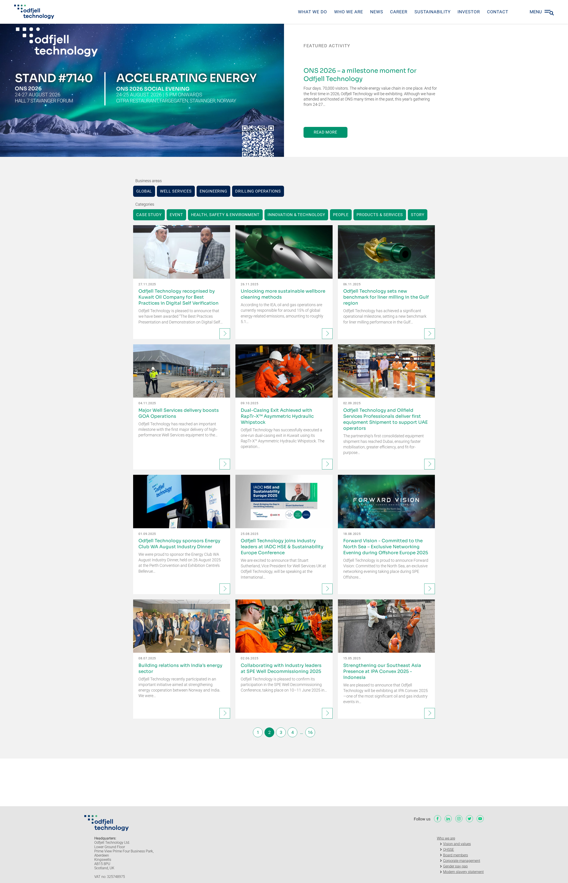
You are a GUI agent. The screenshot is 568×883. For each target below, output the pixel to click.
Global (144, 191)
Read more (325, 132)
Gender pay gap (455, 866)
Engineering (213, 191)
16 (310, 732)
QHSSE (448, 850)
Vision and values (457, 844)
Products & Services (380, 214)
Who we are (348, 11)
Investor (469, 11)
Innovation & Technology (296, 214)
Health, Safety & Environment (225, 214)
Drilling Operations (258, 191)
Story (417, 214)
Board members (455, 855)
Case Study (149, 214)
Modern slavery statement (463, 872)
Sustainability (432, 11)
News (376, 11)
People (340, 214)
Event (176, 214)
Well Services (176, 191)
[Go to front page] (34, 12)
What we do (312, 11)
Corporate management (461, 861)
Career (398, 11)
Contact (497, 11)
